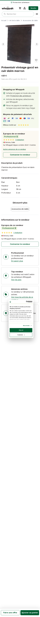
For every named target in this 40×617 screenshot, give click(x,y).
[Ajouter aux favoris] (36, 60)
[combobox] (19, 14)
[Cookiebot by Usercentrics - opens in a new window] (26, 302)
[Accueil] (9, 8)
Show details (26, 325)
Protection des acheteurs (20, 96)
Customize (20, 334)
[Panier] (20, 8)
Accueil (3, 20)
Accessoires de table (30, 20)
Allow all (21, 330)
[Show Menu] (37, 14)
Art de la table (14, 20)
